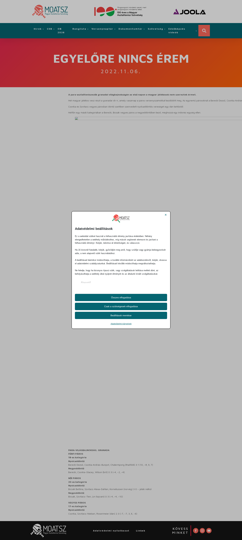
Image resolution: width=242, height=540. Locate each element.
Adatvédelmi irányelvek (121, 324)
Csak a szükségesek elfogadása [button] (121, 306)
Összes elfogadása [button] (121, 297)
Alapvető (86, 282)
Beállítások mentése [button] (121, 315)
